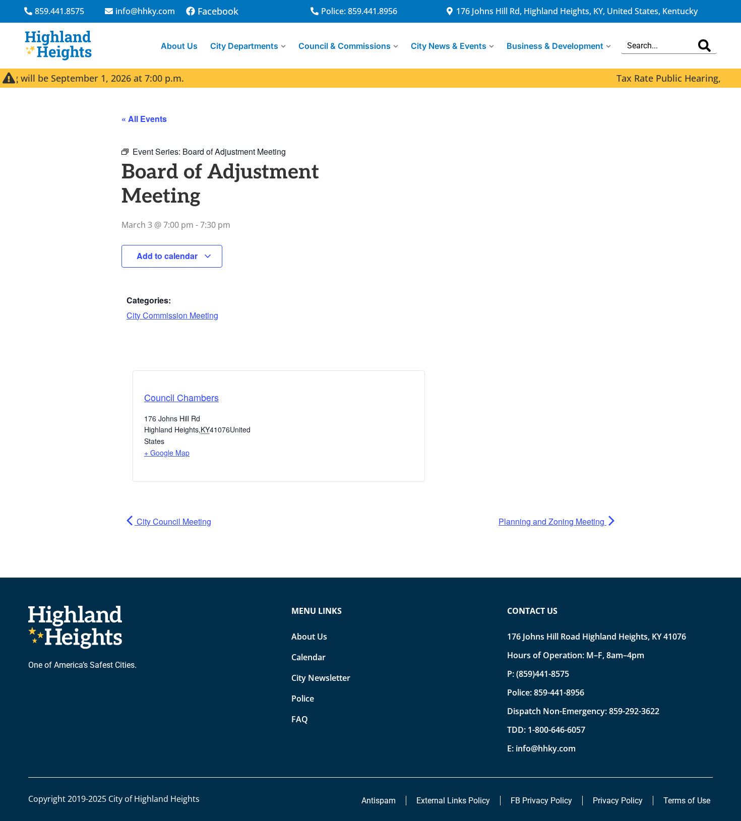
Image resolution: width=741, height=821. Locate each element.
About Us (179, 46)
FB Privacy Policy (541, 800)
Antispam (378, 800)
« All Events (144, 118)
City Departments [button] (244, 46)
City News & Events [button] (448, 46)
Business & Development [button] (555, 46)
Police (302, 698)
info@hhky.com (546, 748)
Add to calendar (168, 256)
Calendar (308, 657)
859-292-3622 (634, 711)
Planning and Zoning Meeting (552, 521)
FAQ (299, 719)
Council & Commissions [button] (344, 46)
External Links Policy (453, 800)
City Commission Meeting (172, 315)
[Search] (704, 45)
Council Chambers (181, 397)
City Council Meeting (173, 521)
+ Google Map (167, 453)
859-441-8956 (559, 692)
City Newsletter (320, 677)
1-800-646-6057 (556, 729)
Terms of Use (686, 800)
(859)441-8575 (542, 673)
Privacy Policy (618, 800)
